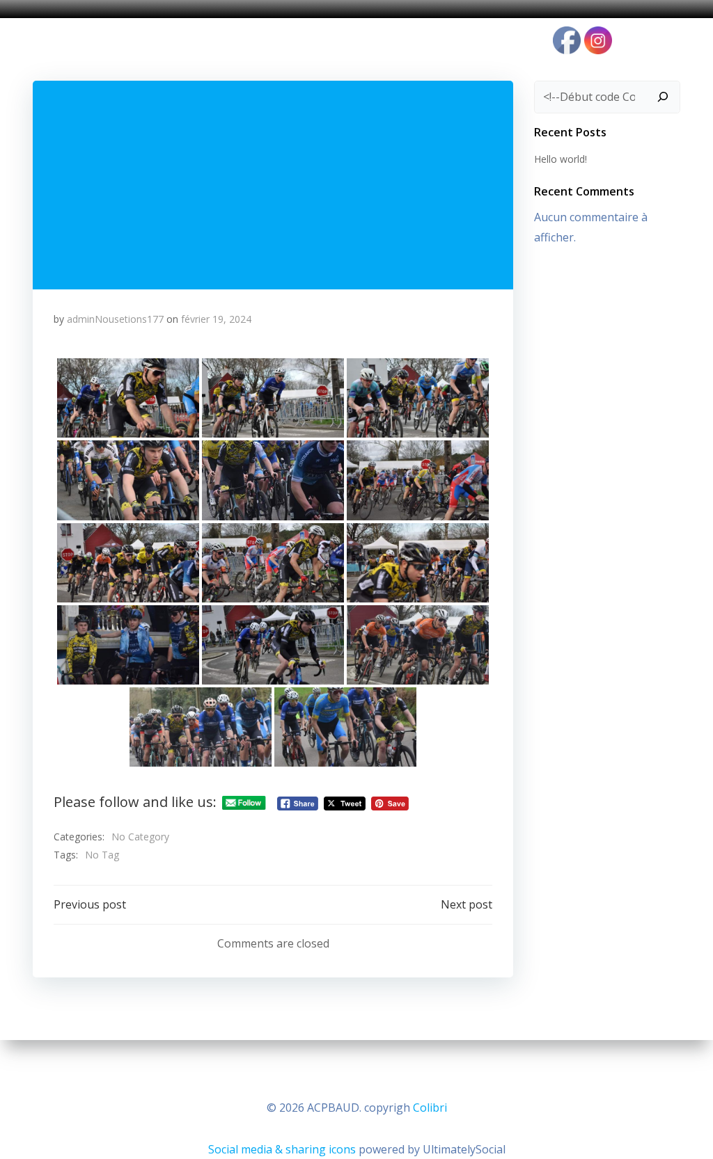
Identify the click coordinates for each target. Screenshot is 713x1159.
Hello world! (560, 159)
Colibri (430, 1107)
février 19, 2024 (216, 319)
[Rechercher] (663, 97)
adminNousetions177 (115, 319)
